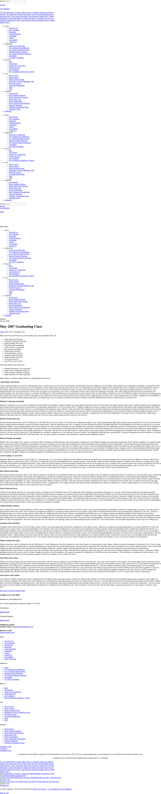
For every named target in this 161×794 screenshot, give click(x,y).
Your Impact (13, 64)
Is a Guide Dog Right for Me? (19, 50)
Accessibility (13, 40)
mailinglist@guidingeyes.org (23, 627)
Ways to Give (13, 76)
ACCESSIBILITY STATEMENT (60, 789)
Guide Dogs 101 (14, 68)
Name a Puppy (14, 77)
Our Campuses (14, 30)
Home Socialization (15, 101)
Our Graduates (14, 70)
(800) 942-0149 (4, 612)
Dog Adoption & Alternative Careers (21, 72)
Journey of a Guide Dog (17, 66)
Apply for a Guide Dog (17, 46)
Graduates (7, 111)
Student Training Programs (18, 52)
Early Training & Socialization (19, 103)
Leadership (12, 36)
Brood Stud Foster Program (18, 97)
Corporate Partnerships (17, 85)
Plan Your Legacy (15, 83)
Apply (6, 667)
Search (2, 1)
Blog (10, 62)
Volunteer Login (14, 109)
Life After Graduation (16, 58)
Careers (11, 38)
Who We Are (13, 28)
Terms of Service (10, 659)
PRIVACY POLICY (40, 789)
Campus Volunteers (15, 105)
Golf (10, 89)
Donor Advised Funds (16, 79)
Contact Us (13, 42)
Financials (12, 32)
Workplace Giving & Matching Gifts (21, 81)
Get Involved (13, 93)
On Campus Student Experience (20, 54)
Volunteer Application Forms (19, 107)
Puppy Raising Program (17, 95)
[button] (80, 227)
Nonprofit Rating (15, 34)
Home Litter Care (15, 99)
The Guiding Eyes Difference (19, 48)
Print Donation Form (7, 632)
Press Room (8, 645)
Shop (10, 87)
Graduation (13, 56)
